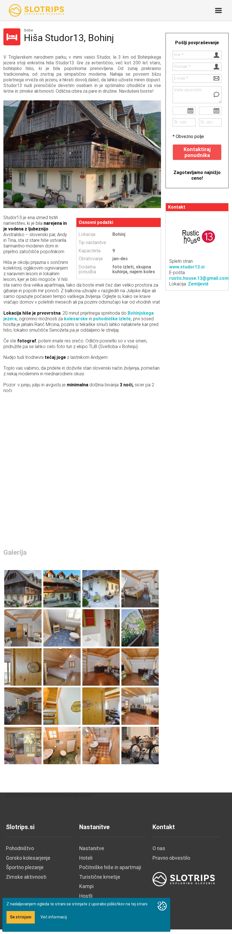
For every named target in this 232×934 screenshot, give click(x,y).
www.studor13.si (187, 267)
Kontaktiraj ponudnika (197, 152)
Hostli (86, 896)
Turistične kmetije (99, 877)
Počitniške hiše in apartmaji (110, 867)
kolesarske (76, 318)
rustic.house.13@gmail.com (199, 278)
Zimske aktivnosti (26, 877)
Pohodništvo (20, 848)
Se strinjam (20, 917)
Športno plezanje (25, 867)
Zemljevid (198, 284)
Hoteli (86, 858)
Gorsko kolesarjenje (28, 858)
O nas (158, 848)
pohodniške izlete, (112, 318)
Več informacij (53, 917)
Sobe (28, 30)
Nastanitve (91, 848)
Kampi (86, 886)
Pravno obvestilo (171, 858)
